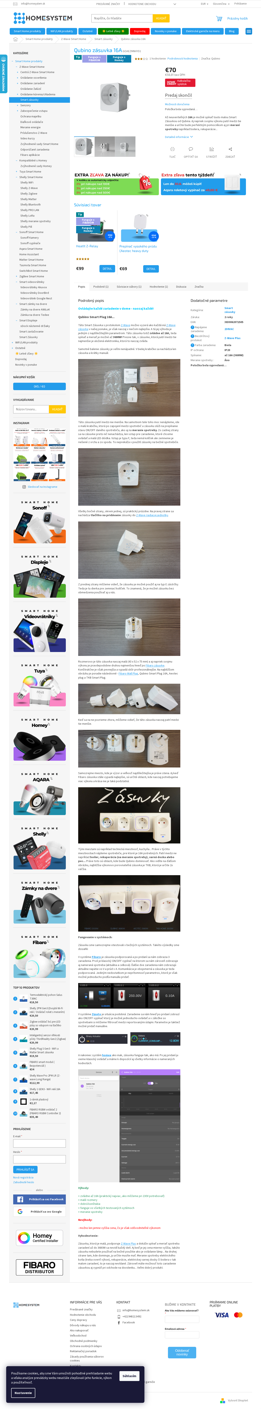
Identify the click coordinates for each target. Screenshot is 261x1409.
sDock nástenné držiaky (35, 326)
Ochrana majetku (30, 116)
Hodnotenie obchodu (142, 4)
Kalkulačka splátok (183, 82)
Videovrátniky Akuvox (33, 287)
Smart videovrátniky (31, 282)
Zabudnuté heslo (23, 1182)
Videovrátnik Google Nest (36, 298)
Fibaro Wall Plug (128, 674)
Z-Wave (125, 325)
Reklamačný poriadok (83, 1351)
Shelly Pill (26, 227)
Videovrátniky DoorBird (34, 293)
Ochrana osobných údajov (86, 1346)
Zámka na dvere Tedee (34, 315)
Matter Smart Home (31, 260)
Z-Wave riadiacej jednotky (152, 515)
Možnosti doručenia (177, 104)
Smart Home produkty (29, 61)
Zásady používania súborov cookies (87, 1359)
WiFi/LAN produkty (26, 343)
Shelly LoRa (27, 216)
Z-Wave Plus (128, 1244)
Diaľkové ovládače (31, 122)
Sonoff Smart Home (31, 232)
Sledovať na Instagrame (42, 487)
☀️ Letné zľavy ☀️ (26, 354)
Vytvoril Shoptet (238, 1401)
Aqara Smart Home (31, 249)
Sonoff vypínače (30, 243)
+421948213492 (132, 1317)
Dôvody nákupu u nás (83, 1325)
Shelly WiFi (26, 183)
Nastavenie (23, 1393)
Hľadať (161, 18)
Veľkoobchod (78, 1336)
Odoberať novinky (182, 1352)
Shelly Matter (28, 199)
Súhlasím (129, 1376)
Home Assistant (29, 254)
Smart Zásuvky (28, 337)
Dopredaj (21, 359)
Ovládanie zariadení (32, 83)
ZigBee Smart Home (31, 276)
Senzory (25, 105)
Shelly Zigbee (28, 194)
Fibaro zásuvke (155, 666)
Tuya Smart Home (30, 172)
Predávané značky (108, 4)
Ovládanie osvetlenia (33, 78)
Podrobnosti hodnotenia (183, 59)
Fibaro (96, 957)
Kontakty (75, 1366)
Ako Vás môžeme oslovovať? (181, 1310)
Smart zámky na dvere (33, 304)
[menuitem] (27, 31)
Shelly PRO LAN (29, 210)
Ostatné (20, 348)
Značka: (210, 59)
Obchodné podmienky (83, 1341)
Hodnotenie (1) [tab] (159, 287)
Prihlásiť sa (25, 1169)
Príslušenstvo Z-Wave (33, 133)
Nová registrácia (23, 1178)
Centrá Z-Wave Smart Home (37, 72)
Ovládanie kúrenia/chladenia (37, 94)
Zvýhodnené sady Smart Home (39, 144)
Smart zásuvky (29, 100)
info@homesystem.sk (136, 1310)
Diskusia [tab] (181, 287)
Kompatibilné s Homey (33, 161)
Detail (107, 268)
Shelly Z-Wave (29, 188)
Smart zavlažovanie (31, 332)
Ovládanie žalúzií (30, 89)
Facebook (129, 1322)
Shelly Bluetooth (30, 205)
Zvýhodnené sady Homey (36, 166)
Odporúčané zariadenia (34, 150)
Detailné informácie (177, 137)
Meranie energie (30, 127)
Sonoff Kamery (29, 238)
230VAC (229, 329)
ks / (39, 386)
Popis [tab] (81, 287)
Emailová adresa (174, 1328)
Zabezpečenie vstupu (33, 111)
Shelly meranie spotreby (35, 221)
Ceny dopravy (78, 1320)
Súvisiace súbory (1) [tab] (129, 287)
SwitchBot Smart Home (33, 271)
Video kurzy (27, 138)
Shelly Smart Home (31, 177)
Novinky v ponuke (26, 365)
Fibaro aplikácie (30, 155)
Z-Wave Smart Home (32, 67)
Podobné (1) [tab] (101, 287)
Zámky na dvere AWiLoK (35, 310)
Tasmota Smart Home (32, 265)
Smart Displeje (28, 320)
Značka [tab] (199, 287)
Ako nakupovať (79, 1331)
